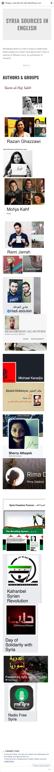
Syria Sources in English (27, 24)
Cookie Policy (9, 761)
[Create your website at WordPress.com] (27, 3)
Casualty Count (12, 751)
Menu (26, 65)
